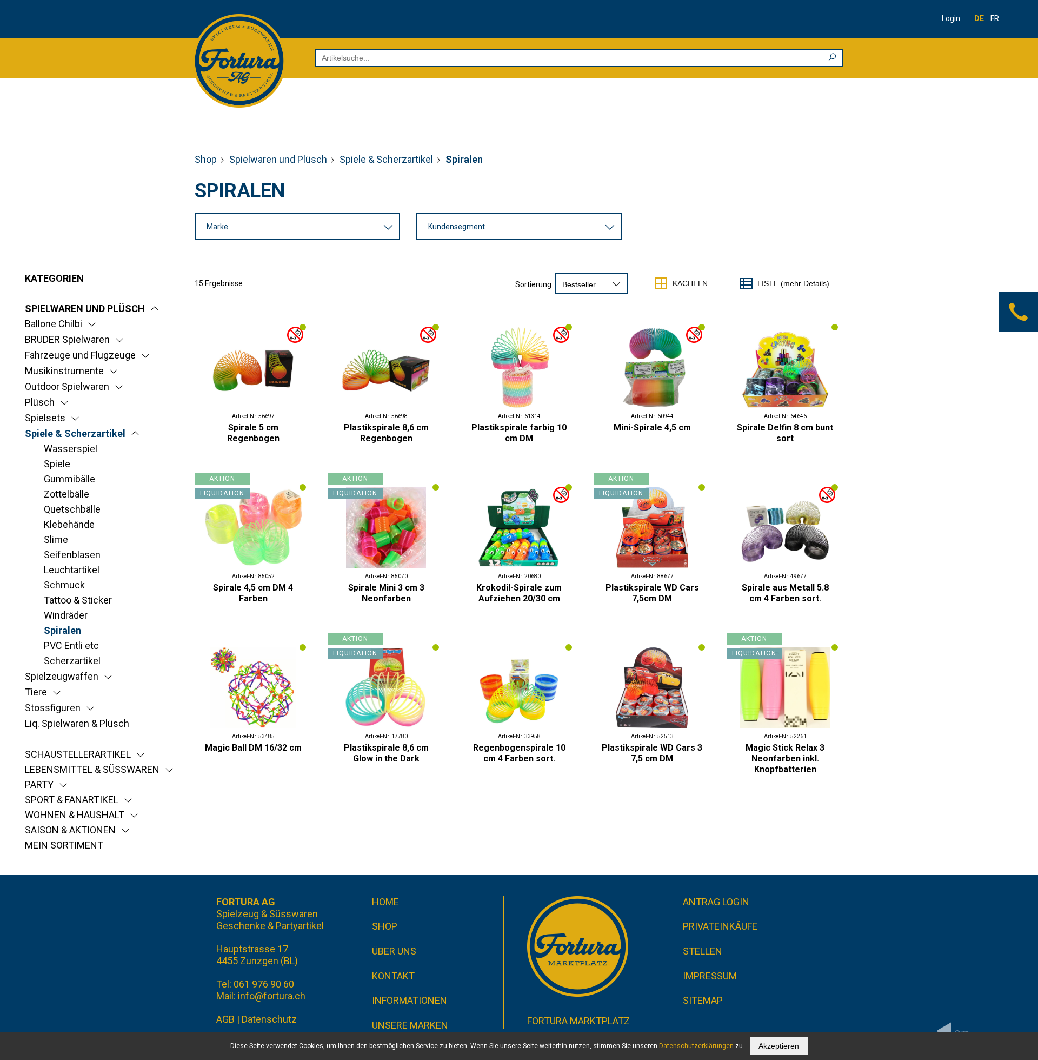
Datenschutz (269, 1019)
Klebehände (69, 524)
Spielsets (45, 417)
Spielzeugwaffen (61, 676)
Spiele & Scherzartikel (386, 159)
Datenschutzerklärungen (696, 1046)
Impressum (710, 976)
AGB (225, 1019)
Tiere (36, 692)
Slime (56, 539)
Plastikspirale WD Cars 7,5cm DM (652, 593)
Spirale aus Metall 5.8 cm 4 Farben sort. (785, 593)
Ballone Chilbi (53, 323)
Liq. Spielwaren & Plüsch (77, 723)
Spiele (57, 463)
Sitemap (703, 1000)
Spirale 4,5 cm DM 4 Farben (253, 593)
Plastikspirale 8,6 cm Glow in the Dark (386, 753)
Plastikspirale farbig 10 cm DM (519, 432)
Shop (206, 159)
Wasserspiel (70, 448)
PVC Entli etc (71, 645)
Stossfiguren (53, 707)
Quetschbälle (72, 509)
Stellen (702, 951)
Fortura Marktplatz (578, 1020)
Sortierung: (534, 284)
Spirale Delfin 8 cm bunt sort (785, 432)
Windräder (66, 615)
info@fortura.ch (271, 996)
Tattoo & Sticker (78, 600)
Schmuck (64, 585)
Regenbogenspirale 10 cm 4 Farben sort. (519, 753)
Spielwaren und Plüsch (278, 159)
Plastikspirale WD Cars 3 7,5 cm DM (652, 753)
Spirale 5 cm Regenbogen (253, 432)
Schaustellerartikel (78, 754)
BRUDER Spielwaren (67, 339)
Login (951, 18)
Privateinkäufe (720, 926)
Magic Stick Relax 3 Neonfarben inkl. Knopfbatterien (785, 758)
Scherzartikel (72, 660)
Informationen (409, 1000)
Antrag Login (716, 901)
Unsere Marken (410, 1025)
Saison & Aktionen (70, 830)
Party (39, 784)
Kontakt (393, 976)
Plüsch (40, 402)
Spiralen (62, 630)
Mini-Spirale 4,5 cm (652, 427)
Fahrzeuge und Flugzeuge (80, 355)
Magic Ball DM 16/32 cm (253, 748)
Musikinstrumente (64, 370)
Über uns (394, 951)
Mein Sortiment (64, 845)
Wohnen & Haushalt (74, 814)
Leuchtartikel (71, 569)
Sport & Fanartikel (71, 799)
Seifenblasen (72, 554)
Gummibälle (69, 479)
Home (385, 901)
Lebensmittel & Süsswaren (92, 769)
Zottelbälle (66, 494)
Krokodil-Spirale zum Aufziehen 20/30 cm (519, 593)
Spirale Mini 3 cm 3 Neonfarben (386, 593)
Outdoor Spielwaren (67, 386)
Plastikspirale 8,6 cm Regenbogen (386, 432)
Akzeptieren (778, 1046)
